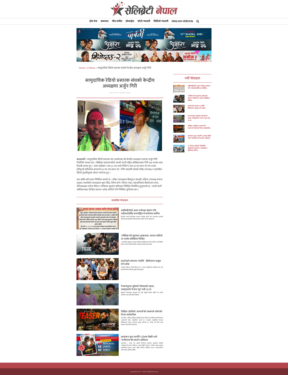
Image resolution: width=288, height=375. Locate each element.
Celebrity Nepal (126, 93)
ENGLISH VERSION (182, 21)
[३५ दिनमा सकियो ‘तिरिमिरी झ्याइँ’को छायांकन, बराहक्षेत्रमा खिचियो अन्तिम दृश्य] (180, 149)
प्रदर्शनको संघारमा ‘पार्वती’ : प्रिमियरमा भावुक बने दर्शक (141, 262)
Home (82, 68)
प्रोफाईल (130, 21)
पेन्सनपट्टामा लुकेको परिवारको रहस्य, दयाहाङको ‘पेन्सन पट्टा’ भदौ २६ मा (137, 288)
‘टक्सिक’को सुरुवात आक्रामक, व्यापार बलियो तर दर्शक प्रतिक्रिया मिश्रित (141, 237)
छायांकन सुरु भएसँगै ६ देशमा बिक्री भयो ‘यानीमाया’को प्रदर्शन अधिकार (139, 338)
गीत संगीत (117, 21)
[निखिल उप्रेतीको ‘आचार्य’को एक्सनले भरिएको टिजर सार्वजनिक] (180, 129)
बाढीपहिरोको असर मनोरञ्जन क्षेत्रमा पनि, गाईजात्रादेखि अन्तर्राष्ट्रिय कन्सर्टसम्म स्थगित (140, 212)
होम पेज (93, 21)
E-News (91, 68)
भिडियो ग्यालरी (161, 21)
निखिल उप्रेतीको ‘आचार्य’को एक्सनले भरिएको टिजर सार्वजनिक (141, 313)
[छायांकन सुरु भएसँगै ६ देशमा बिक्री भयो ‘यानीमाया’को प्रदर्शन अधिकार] (180, 139)
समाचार (105, 21)
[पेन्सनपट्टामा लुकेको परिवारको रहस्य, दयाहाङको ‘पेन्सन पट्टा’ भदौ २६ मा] (180, 119)
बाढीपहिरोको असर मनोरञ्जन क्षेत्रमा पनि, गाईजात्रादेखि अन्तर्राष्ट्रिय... (199, 87)
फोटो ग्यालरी (143, 21)
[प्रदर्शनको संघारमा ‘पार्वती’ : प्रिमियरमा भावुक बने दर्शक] (180, 109)
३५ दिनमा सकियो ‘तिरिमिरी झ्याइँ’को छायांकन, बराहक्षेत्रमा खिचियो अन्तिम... (197, 148)
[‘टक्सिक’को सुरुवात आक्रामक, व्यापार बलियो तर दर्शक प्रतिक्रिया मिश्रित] (180, 99)
